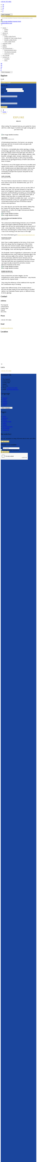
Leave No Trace (9, 53)
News (6, 31)
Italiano (5, 405)
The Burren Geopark (10, 52)
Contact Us (6, 57)
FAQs (5, 60)
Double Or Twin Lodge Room (12, 38)
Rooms (5, 35)
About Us (5, 33)
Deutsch (5, 398)
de (3, 4)
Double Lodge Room (10, 40)
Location (6, 59)
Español (5, 401)
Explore (5, 47)
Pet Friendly (6, 55)
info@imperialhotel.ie (7, 328)
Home (4, 28)
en (3, 6)
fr (1, 68)
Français (5, 403)
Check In (3, 89)
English (5, 399)
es (3, 8)
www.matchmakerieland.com (26, 235)
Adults (2, 93)
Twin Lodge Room (9, 41)
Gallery (4, 45)
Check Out (4, 91)
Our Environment (8, 48)
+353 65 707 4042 (6, 1)
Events (6, 29)
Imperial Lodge (7, 43)
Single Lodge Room (10, 36)
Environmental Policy (10, 50)
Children (3, 100)
